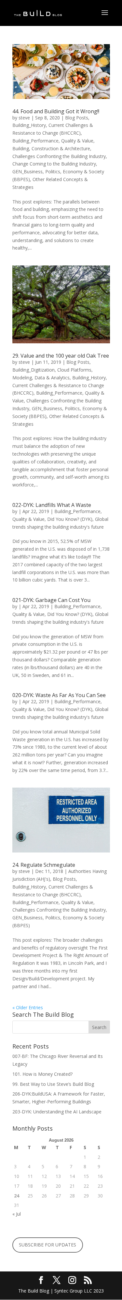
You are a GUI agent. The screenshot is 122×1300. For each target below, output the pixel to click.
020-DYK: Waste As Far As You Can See (59, 695)
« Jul (16, 1214)
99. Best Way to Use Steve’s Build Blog (53, 1084)
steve (24, 118)
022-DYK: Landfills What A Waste (51, 505)
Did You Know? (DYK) (69, 519)
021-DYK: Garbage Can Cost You (51, 600)
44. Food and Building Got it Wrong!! (55, 111)
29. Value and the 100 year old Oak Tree (60, 355)
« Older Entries (27, 1007)
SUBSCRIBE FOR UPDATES (47, 1245)
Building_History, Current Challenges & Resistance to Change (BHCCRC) (59, 385)
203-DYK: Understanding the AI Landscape (57, 1112)
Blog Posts (76, 118)
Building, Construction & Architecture (51, 148)
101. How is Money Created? (42, 1074)
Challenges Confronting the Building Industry (59, 156)
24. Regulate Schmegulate (43, 864)
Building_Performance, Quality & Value (52, 141)
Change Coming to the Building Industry (54, 164)
